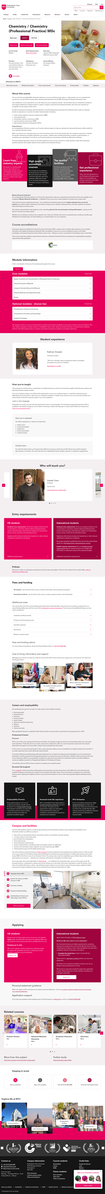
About (75, 14)
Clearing (6, 14)
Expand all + (88, 273)
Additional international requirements (68, 556)
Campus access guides (34, 1175)
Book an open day (26, 45)
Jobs (102, 4)
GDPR (43, 1187)
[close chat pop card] (101, 1171)
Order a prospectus (59, 1178)
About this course (11, 85)
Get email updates (41, 45)
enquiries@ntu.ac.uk (9, 1166)
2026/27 (24, 38)
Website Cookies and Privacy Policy (71, 1187)
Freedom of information (32, 1187)
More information (31, 53)
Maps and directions (33, 1177)
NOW (54, 1168)
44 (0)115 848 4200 (74, 999)
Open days (56, 1176)
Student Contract (53, 1187)
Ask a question (57, 1174)
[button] (3, 485)
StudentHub (57, 1164)
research (18, 770)
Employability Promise (24, 807)
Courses (82, 10)
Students (89, 4)
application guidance (73, 958)
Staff (96, 4)
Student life (24, 14)
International (36, 14)
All (77, 10)
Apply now (13, 45)
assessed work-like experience (49, 805)
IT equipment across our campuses (51, 608)
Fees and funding (60, 85)
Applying (96, 85)
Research (90, 10)
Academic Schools (84, 1164)
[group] (25, 675)
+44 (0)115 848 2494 (60, 646)
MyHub (81, 1168)
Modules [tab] (18, 269)
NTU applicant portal (79, 937)
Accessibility (18, 1187)
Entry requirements (45, 85)
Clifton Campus (42, 852)
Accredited (16, 76)
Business (57, 14)
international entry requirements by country (76, 543)
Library (55, 1166)
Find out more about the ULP (21, 408)
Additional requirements (14, 556)
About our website (6, 1187)
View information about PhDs (62, 1060)
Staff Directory (99, 10)
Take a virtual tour (18, 906)
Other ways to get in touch (11, 1168)
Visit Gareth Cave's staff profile (56, 490)
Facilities (86, 85)
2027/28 (34, 38)
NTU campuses (32, 1173)
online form (57, 999)
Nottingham (42, 861)
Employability (74, 85)
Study (14, 14)
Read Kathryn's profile (54, 366)
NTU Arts (82, 1170)
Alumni (67, 14)
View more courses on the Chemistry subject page (19, 1060)
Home (4, 18)
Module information (28, 85)
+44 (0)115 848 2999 (9, 1164)
